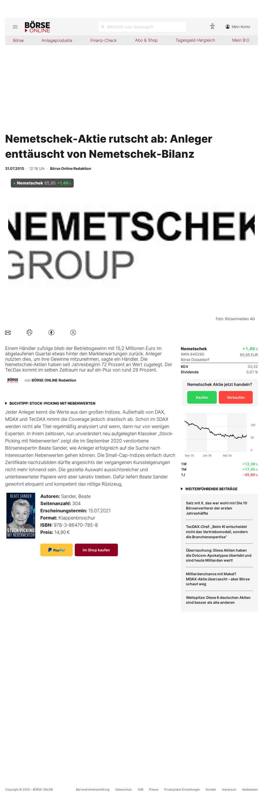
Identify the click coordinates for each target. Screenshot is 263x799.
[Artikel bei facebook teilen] (51, 332)
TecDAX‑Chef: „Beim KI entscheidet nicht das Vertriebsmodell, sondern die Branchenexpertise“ (217, 531)
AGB (140, 789)
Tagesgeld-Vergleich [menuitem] (195, 40)
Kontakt (211, 789)
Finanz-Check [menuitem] (103, 40)
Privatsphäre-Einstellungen (182, 789)
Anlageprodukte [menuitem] (57, 40)
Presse (153, 789)
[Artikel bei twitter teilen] (73, 332)
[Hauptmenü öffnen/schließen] (15, 26)
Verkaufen (236, 397)
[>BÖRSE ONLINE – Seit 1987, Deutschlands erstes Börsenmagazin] (37, 26)
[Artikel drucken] (29, 332)
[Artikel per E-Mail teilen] (8, 332)
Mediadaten (250, 789)
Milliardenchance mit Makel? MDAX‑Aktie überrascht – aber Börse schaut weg (218, 579)
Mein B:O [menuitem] (240, 40)
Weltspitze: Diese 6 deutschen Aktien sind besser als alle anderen (218, 600)
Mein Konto (241, 26)
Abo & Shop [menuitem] (146, 40)
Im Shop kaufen (96, 550)
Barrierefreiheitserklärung (92, 789)
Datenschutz (123, 789)
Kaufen (202, 397)
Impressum (229, 789)
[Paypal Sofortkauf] (56, 550)
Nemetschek (18, 364)
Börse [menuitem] (18, 40)
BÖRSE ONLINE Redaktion (54, 380)
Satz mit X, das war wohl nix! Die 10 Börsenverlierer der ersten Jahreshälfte (216, 508)
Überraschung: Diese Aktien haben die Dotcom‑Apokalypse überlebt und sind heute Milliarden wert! (218, 555)
